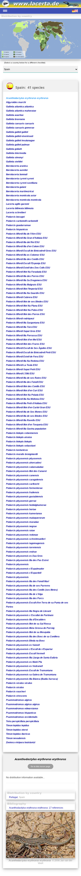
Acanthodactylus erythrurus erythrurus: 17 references (36, 807)
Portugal (13, 797)
